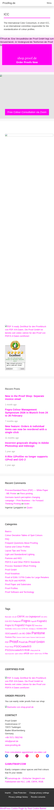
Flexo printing (26, 493)
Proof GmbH (11, 570)
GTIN (23, 629)
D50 (26, 617)
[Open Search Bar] (37, 3)
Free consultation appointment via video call (25, 752)
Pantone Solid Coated (23, 637)
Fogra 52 (29, 625)
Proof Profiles (11, 588)
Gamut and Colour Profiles (17, 547)
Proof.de (23, 642)
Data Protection (20, 793)
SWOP (32, 653)
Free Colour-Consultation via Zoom (27, 112)
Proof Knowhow (12, 573)
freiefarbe (8, 629)
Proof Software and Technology (19, 592)
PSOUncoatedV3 (14, 650)
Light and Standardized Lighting (19, 554)
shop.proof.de (35, 650)
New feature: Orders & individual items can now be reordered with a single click (26, 429)
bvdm (26, 503)
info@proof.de (11, 741)
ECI (10, 621)
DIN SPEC (44, 617)
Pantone (38, 633)
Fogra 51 (9, 625)
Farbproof (17, 621)
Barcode (8, 617)
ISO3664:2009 (41, 629)
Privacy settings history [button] (18, 797)
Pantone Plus (10, 637)
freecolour (38, 625)
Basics (8, 531)
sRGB (26, 653)
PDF (7, 642)
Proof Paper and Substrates (18, 584)
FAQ (7, 539)
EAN (6, 621)
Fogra (25, 621)
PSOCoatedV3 (22, 646)
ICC (6, 14)
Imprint (8, 793)
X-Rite (45, 653)
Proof (13, 641)
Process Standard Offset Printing (20, 566)
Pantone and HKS (13, 558)
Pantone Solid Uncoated (37, 637)
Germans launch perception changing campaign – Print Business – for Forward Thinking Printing (24, 500)
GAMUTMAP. (12, 764)
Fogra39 (33, 621)
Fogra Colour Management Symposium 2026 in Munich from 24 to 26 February (26, 412)
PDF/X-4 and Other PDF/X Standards (22, 562)
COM (23, 764)
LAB (20, 634)
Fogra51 (42, 621)
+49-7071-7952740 (13, 737)
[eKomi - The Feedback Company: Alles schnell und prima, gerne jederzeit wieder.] (15, 369)
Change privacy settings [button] (39, 793)
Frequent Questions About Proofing (21, 543)
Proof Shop (9, 647)
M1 (23, 633)
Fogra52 (20, 625)
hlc (27, 629)
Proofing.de (9, 3)
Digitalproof (34, 616)
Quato (29, 507)
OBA (28, 633)
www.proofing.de (12, 745)
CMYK (21, 616)
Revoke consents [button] (38, 797)
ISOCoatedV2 (11, 633)
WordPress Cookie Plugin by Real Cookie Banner (23, 808)
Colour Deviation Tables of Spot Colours (23, 535)
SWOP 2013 (38, 653)
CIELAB (14, 617)
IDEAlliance (32, 629)
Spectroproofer (9, 653)
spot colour (19, 654)
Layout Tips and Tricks (15, 550)
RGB (27, 650)
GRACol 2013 (16, 629)
